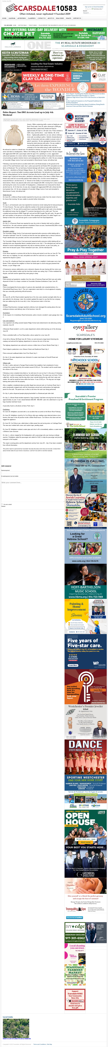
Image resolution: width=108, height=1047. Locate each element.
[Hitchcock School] (86, 375)
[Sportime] (86, 792)
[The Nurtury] (54, 87)
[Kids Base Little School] (86, 410)
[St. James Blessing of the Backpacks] (86, 164)
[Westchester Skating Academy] (86, 129)
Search (85, 11)
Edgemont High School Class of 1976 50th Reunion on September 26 (85, 98)
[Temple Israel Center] (86, 511)
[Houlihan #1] (54, 45)
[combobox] (94, 13)
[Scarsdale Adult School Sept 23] (86, 305)
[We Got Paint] (86, 616)
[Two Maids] (75, 954)
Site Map (49, 1044)
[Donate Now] (75, 999)
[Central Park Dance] (86, 270)
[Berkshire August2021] (54, 66)
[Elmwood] (86, 443)
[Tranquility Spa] (86, 895)
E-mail (9, 476)
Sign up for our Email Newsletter (94, 7)
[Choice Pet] (54, 33)
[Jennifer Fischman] (86, 199)
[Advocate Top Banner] (33, 97)
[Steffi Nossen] (86, 757)
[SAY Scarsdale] (86, 686)
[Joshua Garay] (86, 476)
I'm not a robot (8, 504)
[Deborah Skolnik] (75, 932)
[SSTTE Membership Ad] (86, 235)
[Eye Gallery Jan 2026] (86, 340)
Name (5, 470)
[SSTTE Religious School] (86, 546)
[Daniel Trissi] (86, 721)
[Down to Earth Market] (75, 975)
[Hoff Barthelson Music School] (86, 581)
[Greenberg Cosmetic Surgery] (86, 861)
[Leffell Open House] (86, 827)
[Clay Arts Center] (54, 77)
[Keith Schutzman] (54, 56)
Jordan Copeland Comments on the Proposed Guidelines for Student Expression (84, 102)
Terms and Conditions (39, 1044)
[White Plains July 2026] (86, 651)
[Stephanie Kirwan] (96, 932)
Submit (3, 506)
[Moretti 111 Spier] (33, 105)
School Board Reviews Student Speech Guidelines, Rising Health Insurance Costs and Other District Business (85, 105)
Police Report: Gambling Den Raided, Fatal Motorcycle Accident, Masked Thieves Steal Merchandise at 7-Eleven (85, 94)
